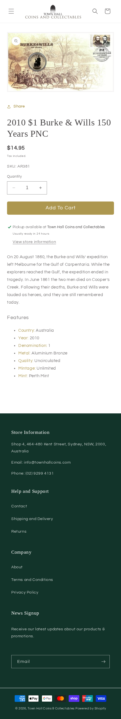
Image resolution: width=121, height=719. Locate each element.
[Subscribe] (103, 661)
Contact (19, 506)
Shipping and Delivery (32, 519)
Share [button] (19, 106)
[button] (11, 11)
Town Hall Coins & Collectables (51, 708)
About (17, 567)
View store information (34, 242)
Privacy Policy (24, 592)
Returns (18, 531)
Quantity (14, 176)
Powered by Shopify (90, 708)
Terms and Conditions (32, 580)
